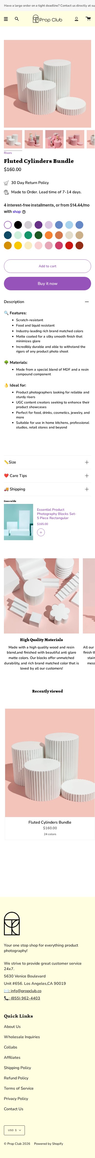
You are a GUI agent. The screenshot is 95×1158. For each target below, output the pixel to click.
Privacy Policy (16, 1098)
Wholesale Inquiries (22, 1037)
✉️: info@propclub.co (22, 991)
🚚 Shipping (14, 489)
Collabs (10, 1047)
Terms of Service (19, 1088)
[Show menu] (7, 18)
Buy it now (47, 283)
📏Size (10, 462)
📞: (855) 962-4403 (22, 998)
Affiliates (12, 1057)
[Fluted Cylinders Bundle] (50, 763)
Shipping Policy (17, 1068)
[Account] (76, 18)
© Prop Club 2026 (17, 1144)
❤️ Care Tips (15, 475)
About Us (12, 1026)
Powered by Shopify (48, 1144)
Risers (8, 153)
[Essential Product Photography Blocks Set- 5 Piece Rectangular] (18, 522)
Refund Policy (16, 1078)
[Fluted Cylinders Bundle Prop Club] (13, 139)
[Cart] (88, 18)
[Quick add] (11, 811)
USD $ (12, 1130)
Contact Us (13, 1109)
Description (14, 302)
